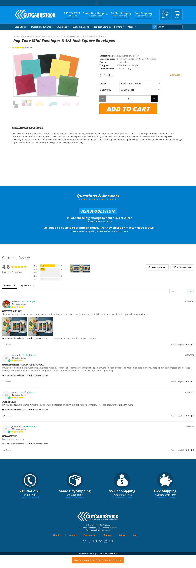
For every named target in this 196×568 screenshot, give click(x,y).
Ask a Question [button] (159, 267)
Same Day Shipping (95, 15)
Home (16, 36)
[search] (167, 26)
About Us (57, 535)
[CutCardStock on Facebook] (89, 542)
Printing (118, 26)
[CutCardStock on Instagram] (105, 542)
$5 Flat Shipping (121, 15)
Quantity (105, 89)
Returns (122, 535)
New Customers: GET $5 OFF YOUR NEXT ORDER (98, 560)
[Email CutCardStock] (111, 542)
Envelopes (62, 26)
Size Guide (175, 74)
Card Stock (20, 26)
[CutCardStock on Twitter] (84, 542)
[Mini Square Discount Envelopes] (46, 74)
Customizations (80, 26)
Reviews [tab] (8, 285)
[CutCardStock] (35, 14)
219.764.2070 (72, 15)
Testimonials (90, 535)
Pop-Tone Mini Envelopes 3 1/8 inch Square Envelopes (25, 338)
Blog (135, 535)
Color (102, 83)
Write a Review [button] (184, 267)
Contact (73, 535)
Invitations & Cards (41, 26)
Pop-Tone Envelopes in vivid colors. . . (37, 36)
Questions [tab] (26, 285)
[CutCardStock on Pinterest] (100, 542)
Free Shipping (143, 15)
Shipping (107, 535)
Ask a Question (98, 211)
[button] (187, 344)
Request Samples (102, 26)
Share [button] (8, 344)
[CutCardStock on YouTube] (95, 542)
